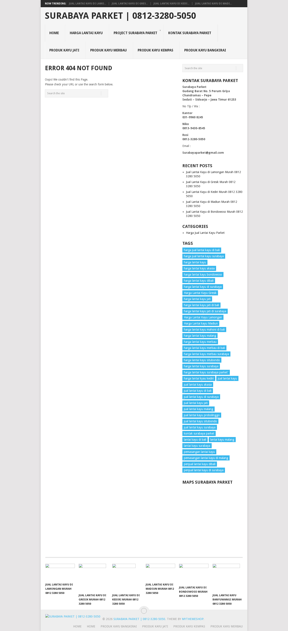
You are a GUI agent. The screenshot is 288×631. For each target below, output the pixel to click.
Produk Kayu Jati (64, 50)
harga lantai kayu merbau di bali (204, 348)
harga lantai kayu (195, 262)
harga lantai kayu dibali (199, 280)
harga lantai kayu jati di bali (201, 305)
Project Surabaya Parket (135, 33)
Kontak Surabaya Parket (189, 33)
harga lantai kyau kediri (199, 378)
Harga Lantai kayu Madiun (201, 323)
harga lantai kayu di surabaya (203, 286)
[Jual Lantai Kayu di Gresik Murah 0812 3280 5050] (93, 577)
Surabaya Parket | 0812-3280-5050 (120, 15)
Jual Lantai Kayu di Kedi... (171, 3)
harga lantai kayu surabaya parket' (206, 372)
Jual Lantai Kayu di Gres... (130, 3)
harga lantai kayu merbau (200, 341)
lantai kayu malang (222, 439)
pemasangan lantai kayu (199, 451)
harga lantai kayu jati (197, 299)
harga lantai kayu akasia (199, 268)
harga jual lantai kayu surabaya (204, 256)
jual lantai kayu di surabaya (201, 396)
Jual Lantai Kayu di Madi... (213, 3)
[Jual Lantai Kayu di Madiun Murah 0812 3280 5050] (160, 572)
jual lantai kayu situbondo (200, 421)
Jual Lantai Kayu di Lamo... (87, 3)
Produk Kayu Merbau (108, 50)
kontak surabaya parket (199, 433)
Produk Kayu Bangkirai (205, 50)
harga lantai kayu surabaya (201, 366)
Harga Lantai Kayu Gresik (200, 293)
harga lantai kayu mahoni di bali (204, 329)
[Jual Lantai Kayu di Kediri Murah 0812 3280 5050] (127, 577)
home (77, 626)
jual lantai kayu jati (196, 403)
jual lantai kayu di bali (197, 390)
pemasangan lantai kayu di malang (206, 458)
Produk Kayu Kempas (155, 50)
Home (54, 33)
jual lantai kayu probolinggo (202, 415)
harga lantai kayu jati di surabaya (205, 311)
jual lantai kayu (227, 378)
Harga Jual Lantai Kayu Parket (205, 232)
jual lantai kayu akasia (198, 384)
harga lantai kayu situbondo (202, 360)
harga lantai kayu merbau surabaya (206, 354)
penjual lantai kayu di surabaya (203, 470)
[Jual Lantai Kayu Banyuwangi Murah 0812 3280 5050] (227, 577)
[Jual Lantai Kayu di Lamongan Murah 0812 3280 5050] (60, 572)
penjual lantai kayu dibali (199, 464)
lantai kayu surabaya (197, 445)
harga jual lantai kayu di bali (202, 250)
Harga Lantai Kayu (86, 33)
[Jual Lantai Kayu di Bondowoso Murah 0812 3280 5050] (194, 573)
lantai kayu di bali (195, 439)
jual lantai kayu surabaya (199, 427)
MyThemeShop (192, 619)
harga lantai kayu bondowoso (203, 274)
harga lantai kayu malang (200, 335)
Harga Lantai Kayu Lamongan (203, 317)
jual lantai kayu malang (198, 409)
